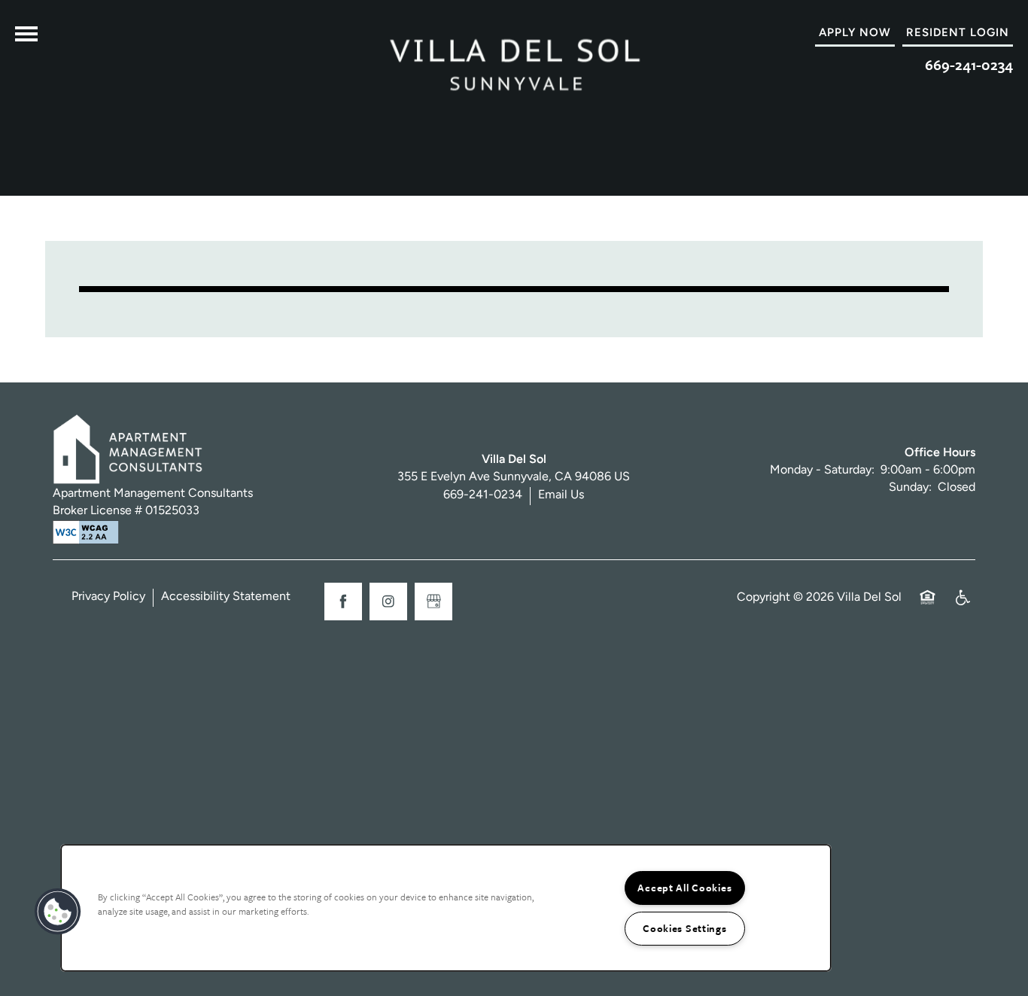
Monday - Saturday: (822, 470)
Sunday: (910, 488)
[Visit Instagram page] (388, 601)
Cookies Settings (685, 928)
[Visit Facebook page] (343, 601)
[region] (446, 908)
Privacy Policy (108, 597)
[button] (957, 34)
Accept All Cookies (684, 887)
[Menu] (26, 34)
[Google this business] (433, 601)
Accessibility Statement (225, 597)
